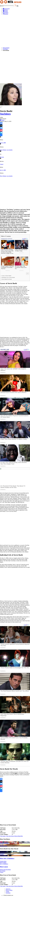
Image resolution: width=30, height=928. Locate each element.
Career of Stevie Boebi (6, 275)
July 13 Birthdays (4, 863)
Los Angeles (9, 149)
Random (6, 14)
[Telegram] (15, 132)
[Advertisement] (15, 31)
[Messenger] (15, 128)
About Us (8, 888)
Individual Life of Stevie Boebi (8, 277)
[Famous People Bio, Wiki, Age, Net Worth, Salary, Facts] (11, 3)
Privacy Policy (9, 890)
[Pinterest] (15, 130)
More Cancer (4, 866)
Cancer (1, 164)
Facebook (8, 892)
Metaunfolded (6, 47)
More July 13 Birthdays (7, 858)
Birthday (6, 10)
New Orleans (3, 149)
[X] (15, 125)
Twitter (7, 891)
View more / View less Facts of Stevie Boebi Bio (11, 836)
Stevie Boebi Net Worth (7, 279)
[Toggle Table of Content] (26, 273)
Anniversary (7, 8)
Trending (6, 12)
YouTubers (5, 49)
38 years (2, 157)
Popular (6, 11)
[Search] (17, 6)
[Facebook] (15, 123)
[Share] (15, 135)
